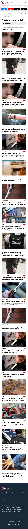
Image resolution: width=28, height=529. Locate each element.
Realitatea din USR (14, 505)
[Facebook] (4, 9)
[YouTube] (11, 9)
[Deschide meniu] (25, 2)
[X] (17, 9)
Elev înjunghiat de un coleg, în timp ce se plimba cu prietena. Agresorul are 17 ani (14, 203)
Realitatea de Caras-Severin (7, 509)
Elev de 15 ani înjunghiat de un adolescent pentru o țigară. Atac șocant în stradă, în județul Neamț (13, 129)
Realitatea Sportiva (5, 503)
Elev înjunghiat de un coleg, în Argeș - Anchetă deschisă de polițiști (13, 327)
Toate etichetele (8, 23)
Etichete (11, 14)
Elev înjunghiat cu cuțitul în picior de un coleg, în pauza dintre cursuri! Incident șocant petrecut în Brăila (13, 303)
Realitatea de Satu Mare (6, 516)
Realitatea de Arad (16, 511)
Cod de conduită (5, 495)
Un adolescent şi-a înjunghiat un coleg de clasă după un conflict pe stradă (13, 278)
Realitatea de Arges (5, 513)
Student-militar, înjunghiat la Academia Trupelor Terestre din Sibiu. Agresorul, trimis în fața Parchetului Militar (13, 156)
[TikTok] (24, 9)
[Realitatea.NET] (7, 3)
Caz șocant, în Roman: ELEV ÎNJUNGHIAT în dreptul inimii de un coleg (13, 351)
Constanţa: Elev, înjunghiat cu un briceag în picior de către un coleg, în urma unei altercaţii (13, 475)
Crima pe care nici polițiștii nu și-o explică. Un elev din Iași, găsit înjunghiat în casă (13, 424)
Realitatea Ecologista (22, 503)
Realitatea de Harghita (18, 509)
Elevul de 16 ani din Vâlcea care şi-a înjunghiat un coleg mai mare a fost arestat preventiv (12, 449)
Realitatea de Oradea (16, 507)
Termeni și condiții (9, 492)
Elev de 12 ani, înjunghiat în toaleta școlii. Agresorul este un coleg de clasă (13, 399)
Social (24, 299)
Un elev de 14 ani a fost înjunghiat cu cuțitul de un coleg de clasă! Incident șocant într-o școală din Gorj (13, 104)
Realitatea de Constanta (6, 511)
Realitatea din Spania (16, 516)
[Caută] (21, 2)
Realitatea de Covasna (6, 507)
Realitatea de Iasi (14, 513)
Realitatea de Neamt (5, 505)
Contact (3, 492)
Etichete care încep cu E (20, 14)
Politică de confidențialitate (20, 492)
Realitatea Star (13, 503)
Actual (24, 49)
